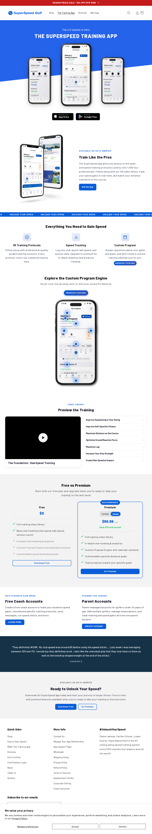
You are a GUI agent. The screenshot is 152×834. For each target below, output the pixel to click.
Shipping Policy (61, 757)
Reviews (11, 752)
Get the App (87, 187)
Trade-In (11, 773)
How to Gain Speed (16, 741)
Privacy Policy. (20, 818)
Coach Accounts (62, 788)
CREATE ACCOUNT (94, 626)
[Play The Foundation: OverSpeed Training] (43, 437)
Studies (11, 778)
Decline (123, 826)
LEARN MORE (14, 622)
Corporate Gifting (62, 783)
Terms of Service (62, 773)
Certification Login (17, 762)
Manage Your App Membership (69, 741)
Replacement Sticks (64, 778)
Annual (115, 514)
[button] (129, 13)
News (10, 767)
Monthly (105, 514)
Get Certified (14, 757)
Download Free (42, 563)
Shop (9, 736)
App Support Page (63, 747)
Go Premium (110, 571)
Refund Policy (61, 767)
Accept (75, 826)
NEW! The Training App (19, 747)
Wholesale (59, 752)
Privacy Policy (60, 762)
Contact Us (59, 736)
